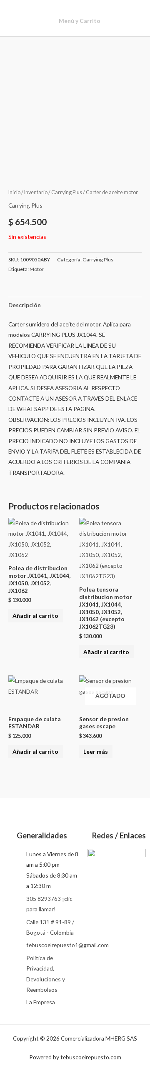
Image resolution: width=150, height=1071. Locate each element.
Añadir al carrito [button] (35, 615)
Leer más (95, 751)
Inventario (36, 192)
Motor (37, 269)
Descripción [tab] (24, 305)
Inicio (14, 192)
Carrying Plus (66, 192)
